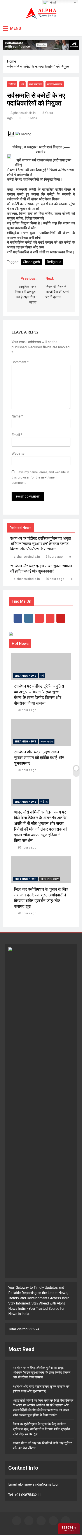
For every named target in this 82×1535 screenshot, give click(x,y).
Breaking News (25, 675)
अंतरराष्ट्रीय (46, 741)
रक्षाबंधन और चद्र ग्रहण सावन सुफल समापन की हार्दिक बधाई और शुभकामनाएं (39, 758)
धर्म (22, 84)
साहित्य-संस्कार (54, 84)
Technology (49, 879)
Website (18, 453)
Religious (54, 262)
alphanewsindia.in (23, 113)
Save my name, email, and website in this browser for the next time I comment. (40, 477)
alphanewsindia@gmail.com (39, 1484)
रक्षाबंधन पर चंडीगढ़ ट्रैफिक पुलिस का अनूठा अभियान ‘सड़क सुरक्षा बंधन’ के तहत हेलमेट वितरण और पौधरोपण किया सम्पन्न (40, 543)
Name (17, 416)
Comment (20, 362)
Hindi (52, 2)
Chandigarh (31, 262)
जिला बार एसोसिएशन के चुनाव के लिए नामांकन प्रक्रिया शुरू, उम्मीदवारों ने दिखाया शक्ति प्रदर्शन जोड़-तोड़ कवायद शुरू (41, 1429)
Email (17, 435)
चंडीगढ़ (12, 84)
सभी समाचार (35, 84)
